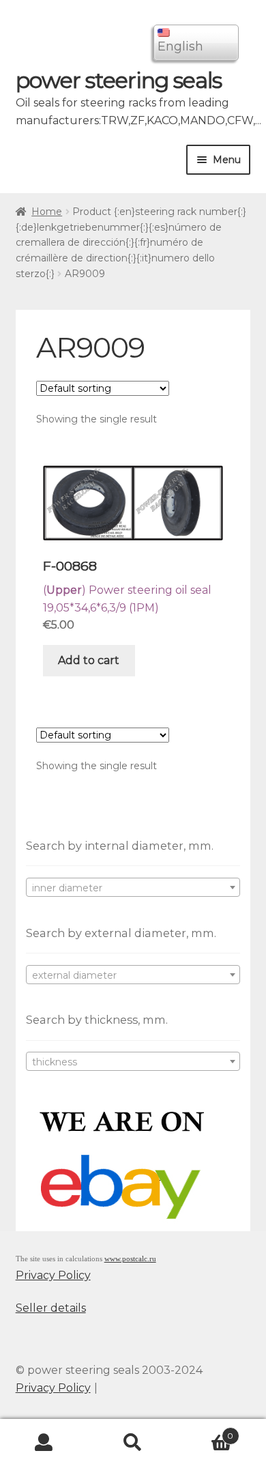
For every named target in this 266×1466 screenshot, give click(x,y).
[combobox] (133, 887)
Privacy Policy (53, 1275)
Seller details (51, 1308)
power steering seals (119, 80)
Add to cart (88, 660)
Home (46, 211)
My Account (44, 1443)
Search (133, 1443)
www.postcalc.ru (130, 1259)
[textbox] (133, 887)
